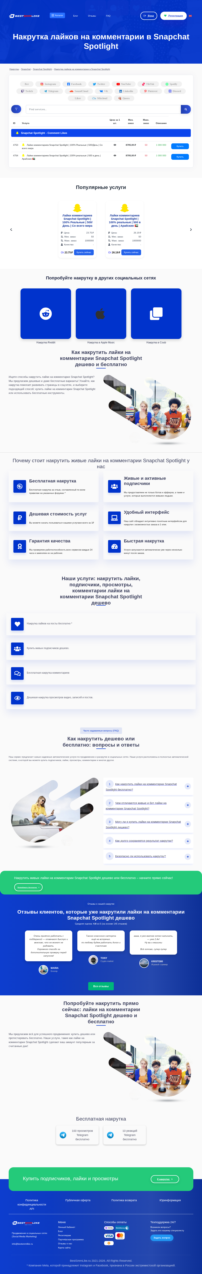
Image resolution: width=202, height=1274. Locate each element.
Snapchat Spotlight (42, 69)
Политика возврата (124, 1200)
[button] (16, 109)
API (32, 1208)
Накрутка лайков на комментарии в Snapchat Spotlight (82, 69)
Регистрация (175, 16)
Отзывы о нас (65, 1243)
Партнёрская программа (71, 1239)
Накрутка (14, 69)
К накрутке (163, 1179)
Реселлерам (64, 1235)
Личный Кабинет (66, 1227)
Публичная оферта (77, 1200)
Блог (60, 1231)
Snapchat (26, 69)
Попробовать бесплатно (27, 887)
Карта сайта (64, 1248)
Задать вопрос (162, 1238)
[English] (190, 15)
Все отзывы (101, 986)
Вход (150, 16)
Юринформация (170, 1200)
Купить (180, 146)
